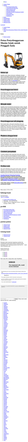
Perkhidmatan (6, 18)
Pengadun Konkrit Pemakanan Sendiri (15, 12)
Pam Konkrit (9, 13)
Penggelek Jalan (10, 14)
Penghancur (9, 15)
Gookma (21, 182)
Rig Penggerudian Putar (11, 6)
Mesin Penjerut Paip (10, 9)
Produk (5, 5)
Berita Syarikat (6, 36)
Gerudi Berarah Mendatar (12, 8)
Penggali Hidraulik (10, 10)
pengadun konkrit (13, 179)
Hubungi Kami (6, 22)
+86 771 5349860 (5, 197)
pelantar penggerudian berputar (11, 180)
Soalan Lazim (6, 19)
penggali (15, 80)
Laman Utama (6, 4)
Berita (4, 17)
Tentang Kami (6, 21)
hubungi (16, 182)
